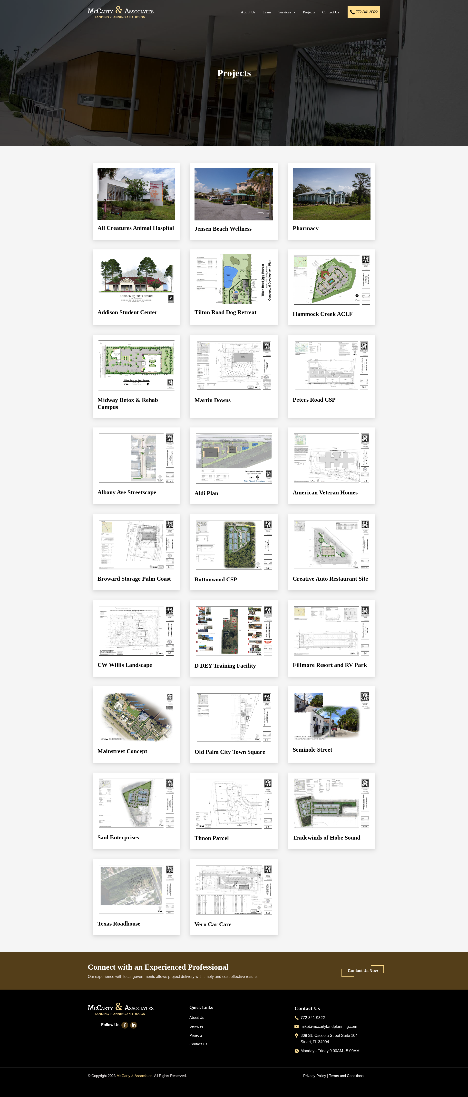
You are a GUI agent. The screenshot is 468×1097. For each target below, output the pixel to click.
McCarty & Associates (134, 1076)
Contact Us (198, 1044)
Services (196, 1026)
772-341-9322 (366, 11)
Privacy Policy (314, 1076)
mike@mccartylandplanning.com (329, 1026)
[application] (293, 12)
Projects (196, 1035)
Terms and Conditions (346, 1076)
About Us (196, 1017)
